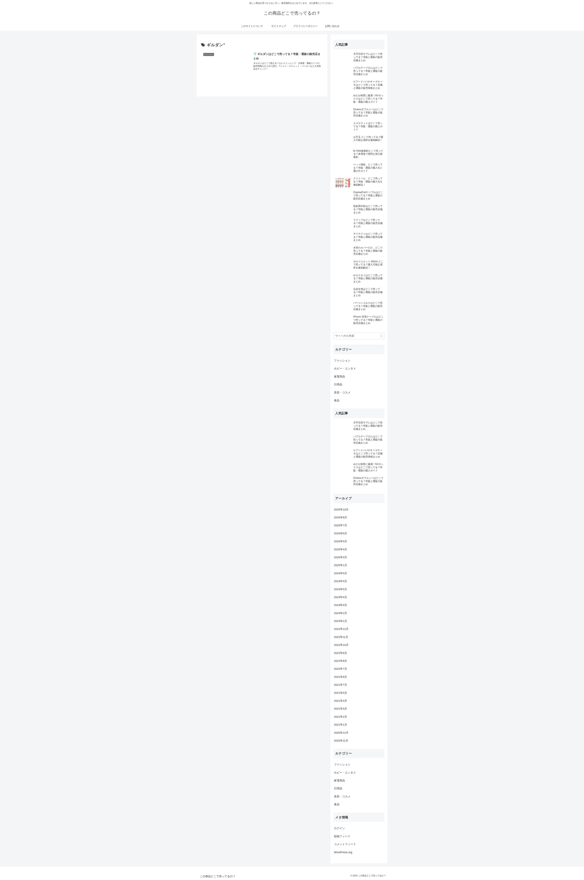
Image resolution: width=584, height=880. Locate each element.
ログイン (339, 828)
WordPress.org (343, 852)
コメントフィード (345, 844)
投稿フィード (342, 836)
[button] (381, 336)
